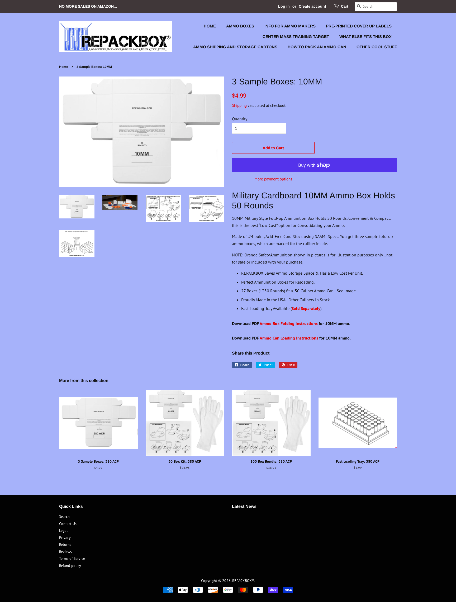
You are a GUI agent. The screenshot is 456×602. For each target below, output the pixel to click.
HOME (210, 26)
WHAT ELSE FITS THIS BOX (365, 36)
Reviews (65, 551)
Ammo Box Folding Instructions (289, 323)
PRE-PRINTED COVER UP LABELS (359, 26)
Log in (284, 6)
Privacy (65, 537)
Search (64, 516)
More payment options (273, 178)
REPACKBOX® (243, 580)
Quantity (239, 118)
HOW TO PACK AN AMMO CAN (317, 47)
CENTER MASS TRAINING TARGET (296, 36)
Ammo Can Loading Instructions (289, 338)
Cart (344, 6)
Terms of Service (72, 558)
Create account (312, 6)
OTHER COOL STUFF (377, 47)
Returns (65, 544)
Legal (63, 530)
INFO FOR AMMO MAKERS (290, 26)
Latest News (244, 506)
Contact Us (68, 523)
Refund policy (70, 565)
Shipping (239, 105)
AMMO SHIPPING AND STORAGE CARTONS (235, 47)
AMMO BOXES (240, 26)
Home (63, 67)
